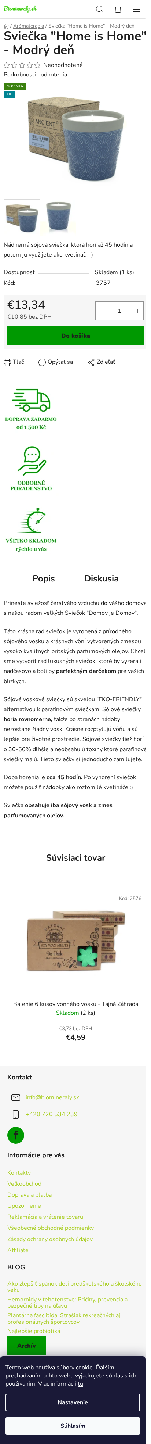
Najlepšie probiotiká (33, 1331)
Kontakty (19, 1173)
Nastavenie (73, 1402)
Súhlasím (72, 1426)
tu (80, 1384)
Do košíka (75, 336)
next (143, 925)
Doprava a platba (29, 1195)
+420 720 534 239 (52, 1114)
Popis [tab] (44, 578)
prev (8, 925)
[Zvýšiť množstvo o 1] (137, 311)
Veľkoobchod (24, 1184)
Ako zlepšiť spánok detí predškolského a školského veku (74, 1287)
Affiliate (18, 1250)
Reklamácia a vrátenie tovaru (45, 1217)
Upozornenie (24, 1206)
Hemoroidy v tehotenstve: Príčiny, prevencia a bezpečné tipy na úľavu (67, 1303)
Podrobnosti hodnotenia (35, 75)
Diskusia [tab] (101, 578)
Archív (26, 1346)
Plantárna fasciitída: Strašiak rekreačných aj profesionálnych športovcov (63, 1318)
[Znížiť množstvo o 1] (101, 311)
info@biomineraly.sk (52, 1097)
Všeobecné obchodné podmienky (50, 1228)
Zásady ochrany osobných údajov (50, 1239)
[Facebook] (15, 1135)
